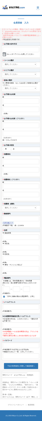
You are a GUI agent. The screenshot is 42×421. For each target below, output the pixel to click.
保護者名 (6, 154)
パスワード (7, 340)
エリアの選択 (8, 70)
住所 (4, 230)
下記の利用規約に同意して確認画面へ (21, 366)
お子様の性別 (8, 145)
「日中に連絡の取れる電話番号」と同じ (20, 296)
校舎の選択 (7, 80)
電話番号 (6, 278)
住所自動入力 (8, 223)
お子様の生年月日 (9, 44)
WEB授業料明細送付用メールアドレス (16, 316)
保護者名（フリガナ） (11, 179)
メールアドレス (8, 302)
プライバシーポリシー (16, 405)
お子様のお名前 (8, 94)
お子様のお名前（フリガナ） (13, 118)
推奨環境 (31, 405)
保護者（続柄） (8, 204)
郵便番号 (6, 214)
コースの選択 (8, 60)
